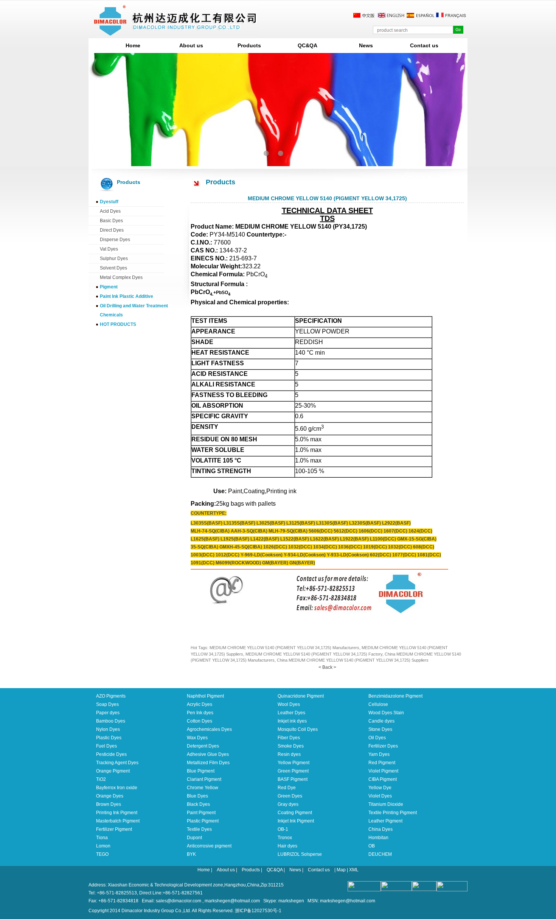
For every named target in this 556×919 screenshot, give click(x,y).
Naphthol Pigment (205, 696)
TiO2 (101, 779)
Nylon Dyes (108, 729)
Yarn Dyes (379, 754)
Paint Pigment (201, 812)
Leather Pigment (385, 821)
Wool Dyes (289, 704)
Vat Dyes (109, 249)
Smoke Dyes (291, 746)
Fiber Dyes (289, 737)
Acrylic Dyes (199, 704)
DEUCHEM (380, 854)
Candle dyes (381, 721)
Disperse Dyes (115, 239)
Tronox (285, 837)
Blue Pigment (200, 771)
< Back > (327, 667)
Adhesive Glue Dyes (208, 754)
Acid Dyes (110, 211)
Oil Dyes (377, 737)
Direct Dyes (112, 230)
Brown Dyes (108, 804)
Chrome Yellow (202, 787)
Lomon (103, 846)
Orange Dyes (109, 796)
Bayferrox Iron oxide (116, 787)
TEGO (102, 854)
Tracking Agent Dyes (117, 762)
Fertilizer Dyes (383, 746)
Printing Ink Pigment (116, 812)
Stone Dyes (380, 729)
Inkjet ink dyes (292, 721)
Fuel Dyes (106, 746)
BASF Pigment (293, 779)
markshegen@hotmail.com (232, 900)
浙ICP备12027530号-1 (258, 910)
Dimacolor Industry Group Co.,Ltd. (156, 910)
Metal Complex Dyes (121, 277)
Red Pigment (381, 762)
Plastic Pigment (203, 821)
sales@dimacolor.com (178, 900)
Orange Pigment (113, 771)
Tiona (102, 837)
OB (371, 846)
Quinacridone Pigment (301, 696)
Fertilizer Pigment (114, 829)
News (366, 45)
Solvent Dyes (113, 268)
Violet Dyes (380, 796)
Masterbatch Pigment (118, 821)
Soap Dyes (107, 704)
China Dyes (380, 829)
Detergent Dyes (203, 746)
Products (249, 45)
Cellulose (378, 704)
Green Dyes (290, 796)
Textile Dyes (199, 829)
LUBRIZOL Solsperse (300, 854)
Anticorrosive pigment (209, 846)
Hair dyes (287, 846)
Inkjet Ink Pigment (296, 821)
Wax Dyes (197, 737)
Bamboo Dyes (110, 721)
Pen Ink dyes (200, 712)
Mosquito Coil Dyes (298, 729)
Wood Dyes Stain (386, 712)
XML (354, 869)
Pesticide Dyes (111, 754)
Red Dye (287, 787)
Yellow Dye (379, 787)
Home (133, 45)
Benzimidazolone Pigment (395, 696)
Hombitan (378, 837)
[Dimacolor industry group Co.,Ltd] (175, 33)
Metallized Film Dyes (208, 762)
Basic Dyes (111, 220)
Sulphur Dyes (114, 258)
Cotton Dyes (199, 721)
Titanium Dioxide (385, 804)
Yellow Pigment (293, 762)
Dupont (194, 837)
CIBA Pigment (382, 779)
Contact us (424, 45)
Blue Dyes (197, 796)
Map (341, 869)
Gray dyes (288, 804)
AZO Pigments (111, 696)
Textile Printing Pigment (392, 812)
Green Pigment (293, 771)
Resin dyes (289, 754)
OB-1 (283, 829)
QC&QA (307, 45)
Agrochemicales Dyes (209, 729)
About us (191, 45)
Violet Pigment (383, 771)
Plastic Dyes (108, 737)
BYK (191, 854)
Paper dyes (108, 712)
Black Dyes (198, 804)
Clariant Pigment (204, 779)
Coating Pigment (295, 812)
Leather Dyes (291, 712)
